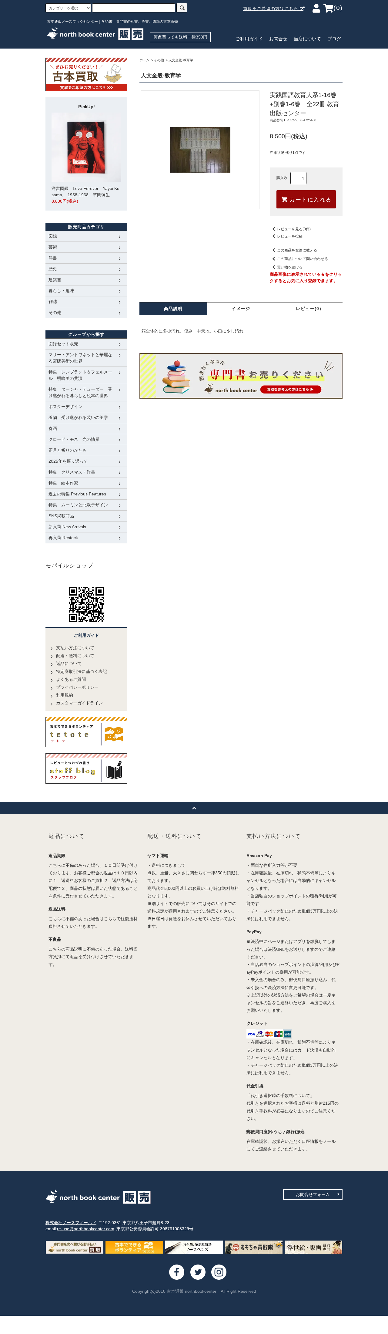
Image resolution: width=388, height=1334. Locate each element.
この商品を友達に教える (297, 250)
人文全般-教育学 (181, 60)
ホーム (144, 60)
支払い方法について (75, 647)
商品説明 (173, 308)
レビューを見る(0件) (294, 229)
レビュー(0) (308, 308)
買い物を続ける (290, 267)
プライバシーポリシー (77, 687)
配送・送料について (75, 655)
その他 (159, 60)
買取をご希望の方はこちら (271, 8)
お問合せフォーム (313, 1194)
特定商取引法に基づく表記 (81, 671)
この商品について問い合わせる (302, 259)
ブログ (334, 38)
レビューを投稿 (290, 236)
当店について (307, 38)
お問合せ (278, 38)
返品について (69, 663)
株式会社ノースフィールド (70, 1222)
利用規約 (64, 695)
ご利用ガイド (249, 38)
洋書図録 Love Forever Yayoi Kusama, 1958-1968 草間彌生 (85, 195)
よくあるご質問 (71, 679)
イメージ (241, 308)
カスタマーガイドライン (79, 703)
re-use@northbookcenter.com (85, 1228)
